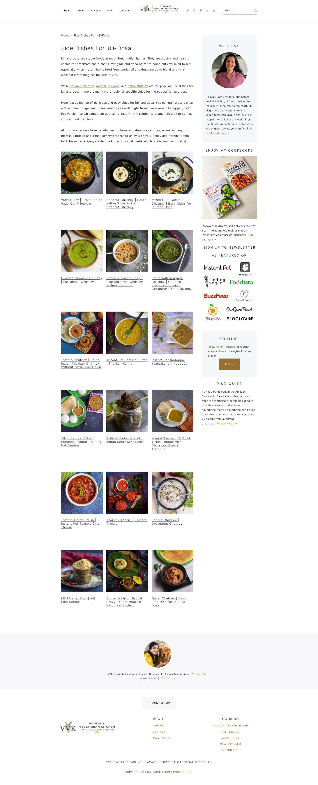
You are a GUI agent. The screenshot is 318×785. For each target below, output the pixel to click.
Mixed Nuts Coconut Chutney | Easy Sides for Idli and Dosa (171, 203)
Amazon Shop (231, 750)
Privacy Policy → (226, 423)
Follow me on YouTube (221, 346)
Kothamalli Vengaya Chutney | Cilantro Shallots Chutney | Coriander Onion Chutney (172, 283)
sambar (101, 86)
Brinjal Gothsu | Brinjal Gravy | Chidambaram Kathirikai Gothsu (124, 601)
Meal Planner (230, 744)
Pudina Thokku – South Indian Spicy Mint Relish (125, 440)
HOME (143, 678)
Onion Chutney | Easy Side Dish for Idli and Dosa (169, 601)
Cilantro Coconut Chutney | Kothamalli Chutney (82, 279)
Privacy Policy (199, 674)
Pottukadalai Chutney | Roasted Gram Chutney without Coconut (124, 281)
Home (65, 35)
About (159, 725)
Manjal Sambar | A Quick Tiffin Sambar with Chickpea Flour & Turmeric (171, 443)
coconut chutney (82, 86)
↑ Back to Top (159, 702)
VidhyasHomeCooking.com (173, 772)
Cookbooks (230, 738)
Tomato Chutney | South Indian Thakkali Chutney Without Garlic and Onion (81, 363)
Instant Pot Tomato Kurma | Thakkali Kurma (127, 361)
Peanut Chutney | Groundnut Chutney (167, 521)
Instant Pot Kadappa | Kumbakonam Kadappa (170, 361)
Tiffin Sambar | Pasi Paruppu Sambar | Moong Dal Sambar (81, 441)
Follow (229, 364)
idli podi (114, 86)
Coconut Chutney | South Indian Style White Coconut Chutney (126, 203)
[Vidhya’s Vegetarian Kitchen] (159, 9)
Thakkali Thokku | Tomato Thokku (126, 521)
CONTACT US (168, 678)
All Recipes (230, 731)
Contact (159, 731)
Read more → (221, 133)
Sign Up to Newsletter (230, 725)
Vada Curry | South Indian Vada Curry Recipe (81, 201)
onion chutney (138, 86)
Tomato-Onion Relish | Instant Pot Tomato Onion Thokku (81, 523)
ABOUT (153, 678)
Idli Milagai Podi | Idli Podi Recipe (78, 600)
